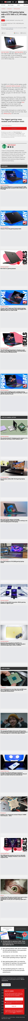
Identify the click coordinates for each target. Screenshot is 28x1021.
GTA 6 (18, 5)
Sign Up (14, 1006)
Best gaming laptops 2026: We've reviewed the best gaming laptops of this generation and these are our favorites (15, 950)
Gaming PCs (9, 8)
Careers (3, 1009)
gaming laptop (19, 52)
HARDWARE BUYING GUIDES (7, 928)
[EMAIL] (13, 147)
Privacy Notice (18, 133)
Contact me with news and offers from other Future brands (14, 1003)
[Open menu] (2, 2)
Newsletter (24, 33)
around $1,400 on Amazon (13, 86)
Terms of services (16, 132)
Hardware (3, 8)
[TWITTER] (8, 147)
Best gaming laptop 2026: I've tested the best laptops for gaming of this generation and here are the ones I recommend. (14, 963)
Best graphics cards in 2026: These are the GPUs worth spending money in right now (15, 956)
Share (4, 33)
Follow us (17, 33)
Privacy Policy (18, 1011)
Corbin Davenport (10, 20)
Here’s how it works (9, 28)
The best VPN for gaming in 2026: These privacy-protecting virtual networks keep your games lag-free (14, 943)
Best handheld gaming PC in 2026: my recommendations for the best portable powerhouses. (13, 970)
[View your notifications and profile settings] (13, 2)
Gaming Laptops (17, 8)
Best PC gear (11, 5)
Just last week (5, 52)
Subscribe (21, 1)
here (23, 102)
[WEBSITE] (11, 147)
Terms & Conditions (12, 1011)
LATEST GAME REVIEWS (21, 928)
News (3, 20)
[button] (27, 2)
